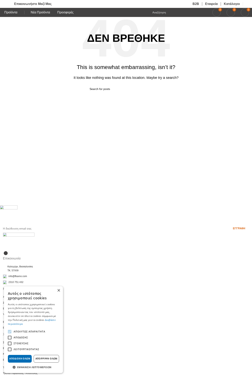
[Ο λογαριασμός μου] (247, 4)
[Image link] (18, 239)
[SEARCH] (160, 88)
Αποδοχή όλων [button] (19, 358)
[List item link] (126, 276)
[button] (33, 367)
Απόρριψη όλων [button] (46, 358)
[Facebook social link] (6, 253)
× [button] (58, 290)
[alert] (33, 329)
